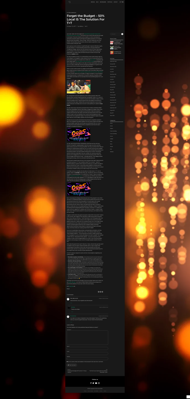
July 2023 (112, 71)
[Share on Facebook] (98, 292)
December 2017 (113, 100)
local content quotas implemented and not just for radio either (89, 71)
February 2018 (112, 94)
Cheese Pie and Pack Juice (76, 175)
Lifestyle (111, 138)
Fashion (111, 128)
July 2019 (112, 79)
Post (111, 149)
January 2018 (112, 97)
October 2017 (112, 105)
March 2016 (112, 115)
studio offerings (72, 282)
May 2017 (112, 112)
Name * (68, 346)
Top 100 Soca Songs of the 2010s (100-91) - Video (118, 43)
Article (111, 123)
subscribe (71, 286)
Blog (97, 1)
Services (93, 1)
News (111, 143)
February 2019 (112, 84)
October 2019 (112, 76)
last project (93, 59)
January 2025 (112, 63)
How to (111, 136)
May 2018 (112, 89)
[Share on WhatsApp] (102, 292)
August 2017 (112, 110)
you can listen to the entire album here (84, 61)
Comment (69, 329)
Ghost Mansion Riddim (117, 48)
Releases (111, 151)
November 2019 (113, 74)
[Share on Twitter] (100, 292)
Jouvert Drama (117, 53)
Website (68, 356)
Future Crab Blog (71, 12)
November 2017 (113, 102)
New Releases (103, 1)
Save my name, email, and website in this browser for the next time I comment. (85, 361)
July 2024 (112, 69)
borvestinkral (73, 316)
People (111, 146)
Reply (72, 311)
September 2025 (113, 61)
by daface (80, 26)
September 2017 (113, 107)
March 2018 (112, 92)
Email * (68, 351)
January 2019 (112, 87)
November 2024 (113, 66)
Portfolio (109, 1)
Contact (116, 1)
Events (111, 125)
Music (111, 141)
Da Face (73, 307)
